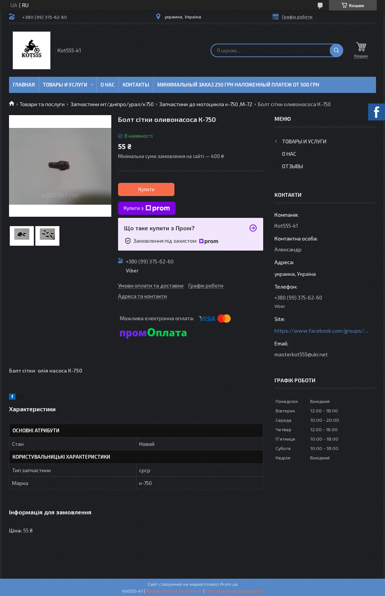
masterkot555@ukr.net (301, 354)
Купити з (134, 208)
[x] (20, 397)
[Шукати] (336, 50)
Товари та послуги (42, 104)
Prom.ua (229, 584)
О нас (107, 85)
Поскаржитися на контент (174, 590)
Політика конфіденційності (234, 590)
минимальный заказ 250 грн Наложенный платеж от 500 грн (238, 85)
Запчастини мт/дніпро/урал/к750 (112, 104)
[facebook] (12, 397)
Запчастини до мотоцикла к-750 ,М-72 (205, 104)
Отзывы (292, 166)
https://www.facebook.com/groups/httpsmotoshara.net (321, 330)
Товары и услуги (65, 85)
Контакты (136, 85)
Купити (146, 189)
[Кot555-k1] (31, 50)
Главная (24, 85)
